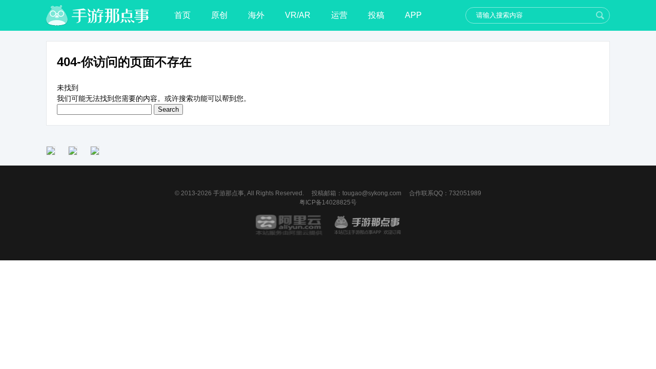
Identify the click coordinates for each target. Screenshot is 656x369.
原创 (219, 15)
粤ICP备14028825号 (328, 202)
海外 (256, 15)
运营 (339, 15)
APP (413, 15)
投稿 (376, 15)
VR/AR (298, 15)
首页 (182, 15)
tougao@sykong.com (371, 193)
